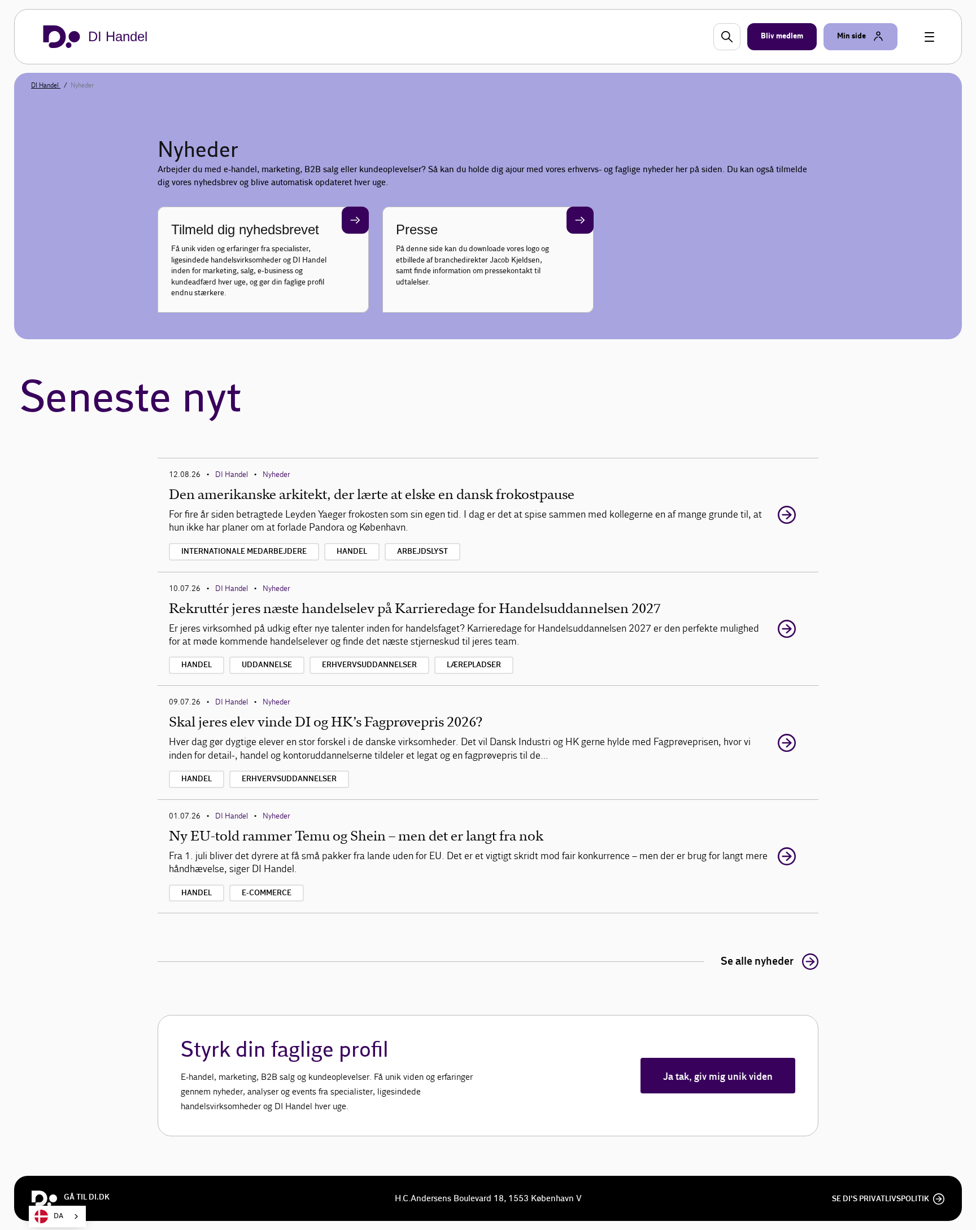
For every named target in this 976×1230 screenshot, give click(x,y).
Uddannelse (267, 664)
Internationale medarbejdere (244, 551)
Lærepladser (474, 664)
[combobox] (57, 1216)
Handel (352, 551)
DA (58, 1216)
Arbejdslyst (422, 551)
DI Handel (45, 85)
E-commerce (266, 893)
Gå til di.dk (87, 1197)
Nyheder (276, 474)
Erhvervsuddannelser (369, 664)
